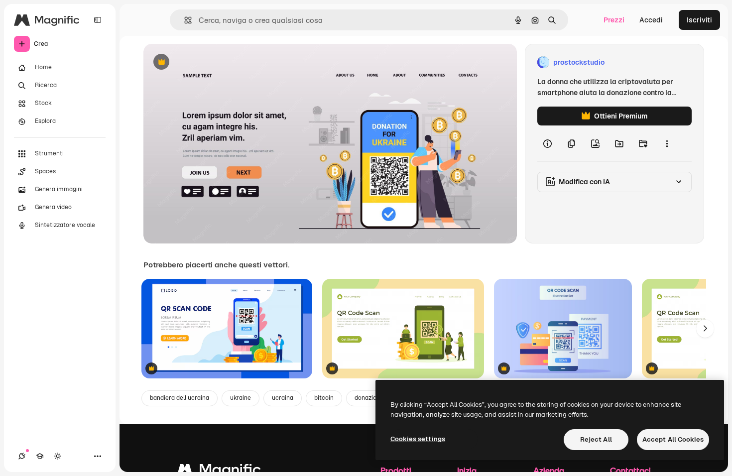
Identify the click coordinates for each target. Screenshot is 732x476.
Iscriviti (699, 19)
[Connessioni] (22, 456)
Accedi (651, 19)
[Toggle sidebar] (98, 20)
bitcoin (324, 398)
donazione (369, 398)
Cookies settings (417, 439)
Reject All (596, 439)
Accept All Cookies (673, 439)
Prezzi (614, 19)
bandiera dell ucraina (179, 398)
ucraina (282, 398)
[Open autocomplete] (184, 20)
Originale (209, 62)
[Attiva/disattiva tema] (58, 456)
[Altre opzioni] (667, 143)
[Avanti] (705, 328)
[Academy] (40, 456)
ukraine (240, 398)
